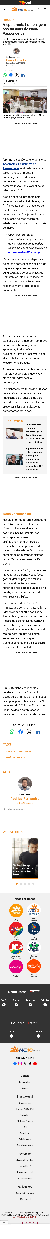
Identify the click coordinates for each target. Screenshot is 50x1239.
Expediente (25, 1133)
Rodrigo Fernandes (16, 60)
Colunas (25, 1088)
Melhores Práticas (25, 1121)
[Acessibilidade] (6, 9)
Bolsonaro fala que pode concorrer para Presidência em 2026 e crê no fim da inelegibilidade (35, 433)
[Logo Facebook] (11, 75)
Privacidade (25, 1115)
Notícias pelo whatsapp (25, 1160)
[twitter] (25, 1063)
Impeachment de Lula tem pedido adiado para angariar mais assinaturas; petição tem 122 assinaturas (34, 459)
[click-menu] (45, 9)
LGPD (25, 1127)
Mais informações (16, 809)
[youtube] (35, 1063)
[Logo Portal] (22, 9)
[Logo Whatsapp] (5, 75)
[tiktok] (30, 1063)
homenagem (25, 751)
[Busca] (39, 9)
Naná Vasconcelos (15, 757)
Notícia (10, 81)
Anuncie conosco (25, 1178)
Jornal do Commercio (25, 1193)
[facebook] (15, 1063)
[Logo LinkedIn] (23, 75)
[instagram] (20, 1063)
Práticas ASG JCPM (25, 1109)
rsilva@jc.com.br (25, 803)
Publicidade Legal (25, 1172)
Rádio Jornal (25, 1199)
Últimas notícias (25, 1082)
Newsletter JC (25, 1166)
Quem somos (25, 1103)
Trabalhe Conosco (25, 1145)
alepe (9, 751)
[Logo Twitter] (17, 75)
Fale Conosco (25, 1139)
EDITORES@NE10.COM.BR (25, 1217)
